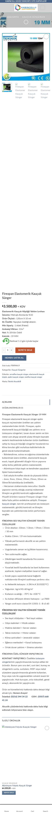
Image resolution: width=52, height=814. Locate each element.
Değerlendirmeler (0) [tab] (12, 408)
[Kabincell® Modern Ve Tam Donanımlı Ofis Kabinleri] (26, 7)
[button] (3, 7)
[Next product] (26, 22)
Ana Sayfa (13, 17)
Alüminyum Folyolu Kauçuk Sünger (17, 786)
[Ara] (42, 7)
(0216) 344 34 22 (19, 697)
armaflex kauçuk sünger (19, 374)
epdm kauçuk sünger (16, 377)
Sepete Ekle (25, 350)
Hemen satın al (14, 358)
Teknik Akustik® (14, 381)
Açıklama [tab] (7, 402)
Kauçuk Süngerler (33, 17)
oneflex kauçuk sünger (33, 377)
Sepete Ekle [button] (9, 792)
